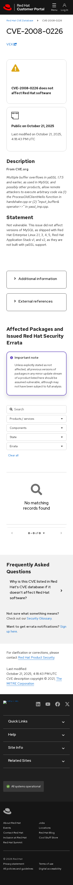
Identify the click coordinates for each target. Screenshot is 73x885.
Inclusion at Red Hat (15, 837)
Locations (44, 827)
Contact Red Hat (13, 832)
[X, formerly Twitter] (67, 705)
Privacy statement (13, 863)
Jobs (42, 823)
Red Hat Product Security (36, 657)
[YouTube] (47, 705)
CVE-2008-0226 (52, 20)
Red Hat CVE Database (19, 20)
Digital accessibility (50, 868)
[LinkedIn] (38, 705)
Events (7, 827)
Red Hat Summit (12, 842)
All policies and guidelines (18, 868)
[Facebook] (57, 705)
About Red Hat (12, 823)
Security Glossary (39, 618)
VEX (10, 44)
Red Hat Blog (47, 832)
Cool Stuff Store (48, 837)
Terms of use (46, 863)
